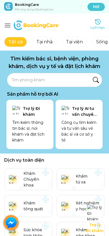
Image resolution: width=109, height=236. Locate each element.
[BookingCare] (36, 24)
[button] (7, 25)
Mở (96, 6)
